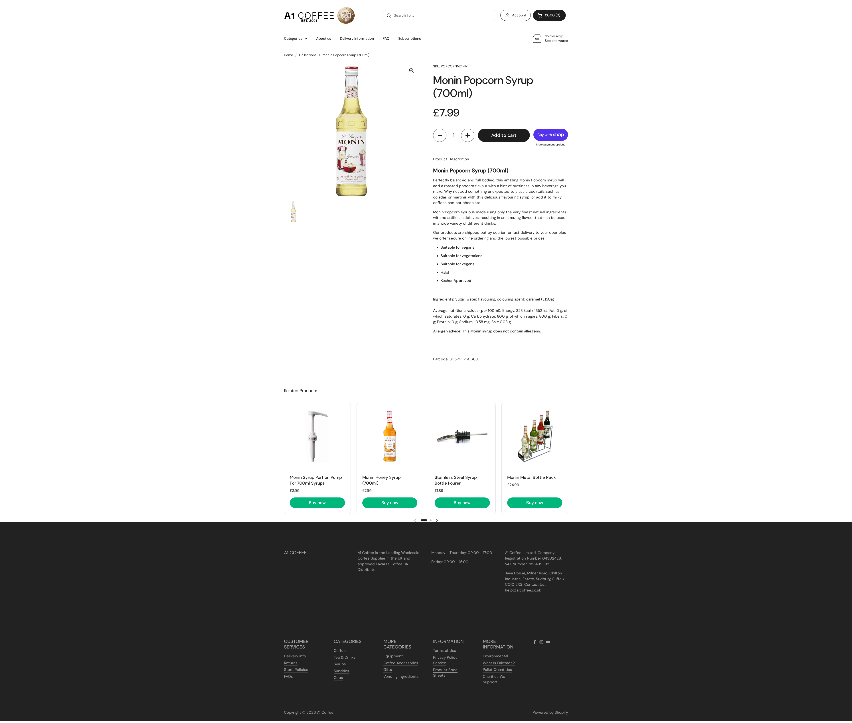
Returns (291, 662)
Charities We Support (494, 679)
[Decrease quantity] (439, 135)
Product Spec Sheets (445, 672)
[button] (549, 15)
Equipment (393, 656)
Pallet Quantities (497, 669)
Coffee (340, 650)
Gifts (387, 669)
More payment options (550, 144)
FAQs (288, 676)
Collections (307, 55)
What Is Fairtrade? (499, 662)
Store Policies (296, 669)
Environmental (495, 656)
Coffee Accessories (400, 662)
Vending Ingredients (401, 676)
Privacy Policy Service (445, 660)
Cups (338, 677)
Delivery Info (295, 656)
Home (288, 55)
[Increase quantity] (467, 135)
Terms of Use (444, 650)
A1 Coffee (325, 712)
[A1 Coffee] (319, 15)
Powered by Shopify (550, 712)
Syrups (340, 664)
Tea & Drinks (345, 657)
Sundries (341, 670)
